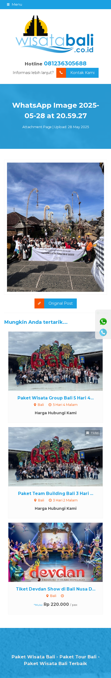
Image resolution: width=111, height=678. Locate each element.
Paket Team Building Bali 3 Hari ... (55, 493)
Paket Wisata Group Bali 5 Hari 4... (56, 398)
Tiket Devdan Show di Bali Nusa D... (55, 589)
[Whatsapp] (103, 322)
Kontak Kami (82, 72)
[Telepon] (103, 332)
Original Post (60, 303)
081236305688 (65, 63)
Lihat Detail (60, 360)
